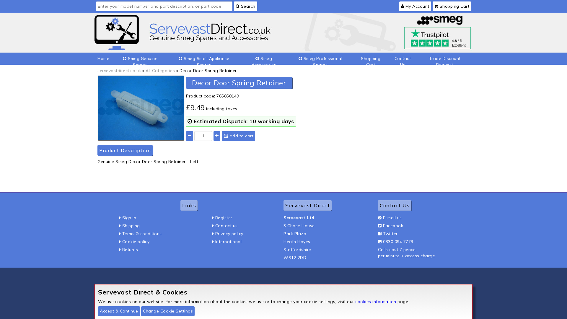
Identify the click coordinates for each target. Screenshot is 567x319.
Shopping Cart (453, 6)
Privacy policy (229, 233)
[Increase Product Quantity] (217, 136)
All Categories (160, 70)
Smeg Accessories (264, 60)
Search (247, 6)
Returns (130, 249)
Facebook (393, 225)
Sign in (129, 217)
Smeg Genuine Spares (142, 60)
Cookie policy (136, 241)
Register (223, 217)
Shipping (131, 225)
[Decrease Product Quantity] (189, 136)
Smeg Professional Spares (322, 60)
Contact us (226, 225)
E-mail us (392, 217)
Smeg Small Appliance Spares (206, 60)
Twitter (390, 233)
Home (103, 58)
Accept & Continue (119, 311)
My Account (416, 6)
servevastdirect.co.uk (119, 70)
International (228, 241)
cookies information (375, 301)
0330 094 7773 (398, 241)
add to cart (240, 136)
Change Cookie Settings (168, 311)
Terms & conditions (142, 233)
